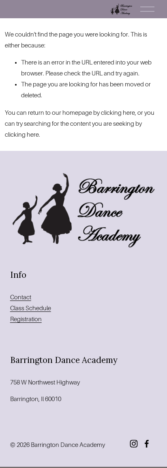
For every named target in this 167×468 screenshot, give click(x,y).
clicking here (118, 112)
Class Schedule (30, 308)
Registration (26, 319)
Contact (20, 297)
